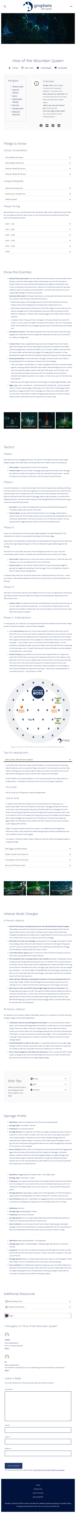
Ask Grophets (38, 1497)
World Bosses (38, 1493)
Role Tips (15, 105)
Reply (7, 1348)
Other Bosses (46, 68)
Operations (38, 1489)
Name (7, 1425)
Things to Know (17, 86)
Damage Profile (17, 108)
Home (38, 1485)
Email (8, 1437)
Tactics (14, 96)
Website (8, 1448)
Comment (9, 1389)
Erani (16, 68)
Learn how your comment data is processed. (49, 1470)
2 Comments (62, 68)
